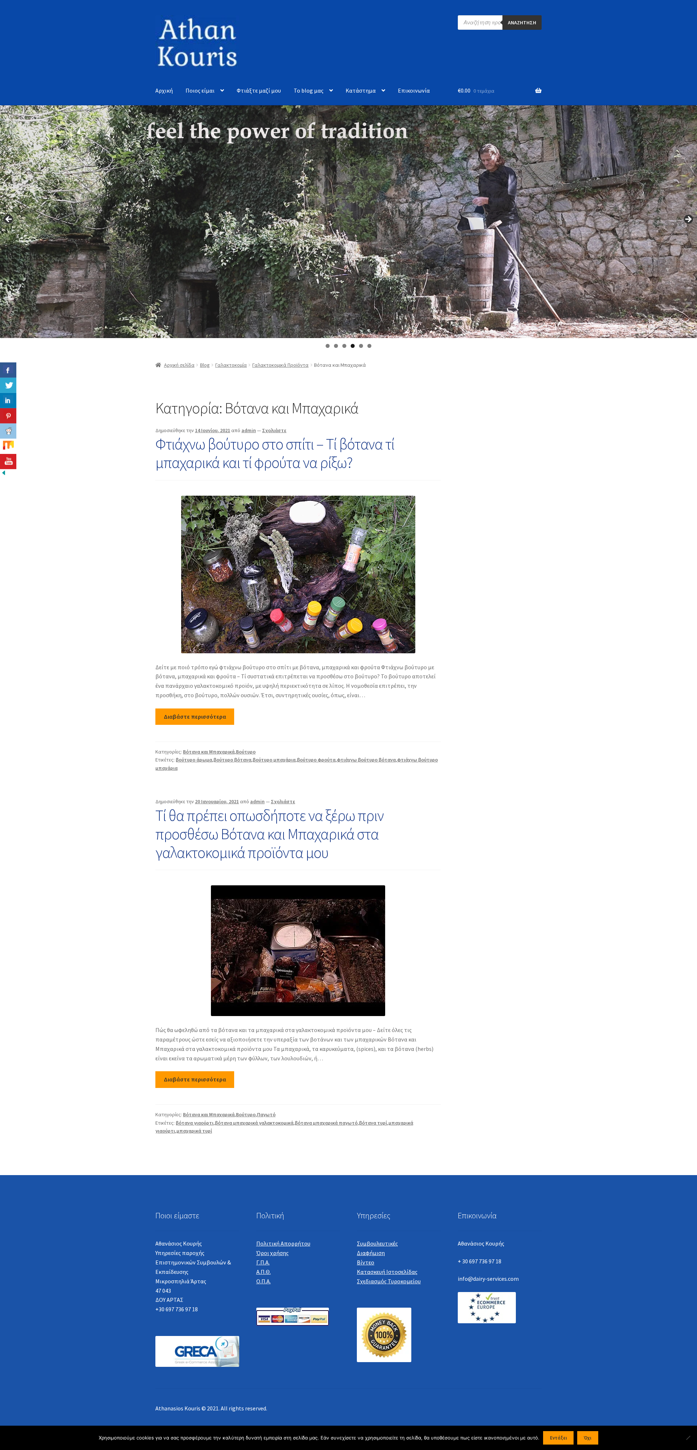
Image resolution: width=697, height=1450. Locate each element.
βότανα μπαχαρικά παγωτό (326, 1123)
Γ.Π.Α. (263, 1262)
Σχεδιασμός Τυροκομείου (389, 1281)
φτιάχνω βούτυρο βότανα (366, 759)
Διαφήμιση (371, 1252)
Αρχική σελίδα (179, 365)
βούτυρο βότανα (232, 759)
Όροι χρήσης (272, 1252)
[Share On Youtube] (8, 461)
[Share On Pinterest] (8, 415)
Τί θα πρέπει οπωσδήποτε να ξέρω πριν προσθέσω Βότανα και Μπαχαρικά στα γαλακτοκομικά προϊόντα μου (269, 834)
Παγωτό (266, 1114)
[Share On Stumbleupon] (8, 446)
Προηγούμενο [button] (9, 219)
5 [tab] (361, 346)
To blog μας (308, 90)
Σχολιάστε (274, 430)
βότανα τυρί (373, 1123)
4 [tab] (353, 346)
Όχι (587, 1438)
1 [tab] (328, 346)
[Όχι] (688, 1437)
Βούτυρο (246, 751)
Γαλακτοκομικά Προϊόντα (280, 365)
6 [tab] (369, 346)
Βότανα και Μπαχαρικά (209, 751)
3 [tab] (344, 346)
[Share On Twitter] (8, 385)
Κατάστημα (361, 90)
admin (248, 430)
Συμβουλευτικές (377, 1243)
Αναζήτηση (522, 22)
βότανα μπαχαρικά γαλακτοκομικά (254, 1123)
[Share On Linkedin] (8, 400)
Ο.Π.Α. (263, 1281)
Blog (205, 365)
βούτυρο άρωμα (194, 759)
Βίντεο (365, 1262)
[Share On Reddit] (8, 431)
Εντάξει (558, 1438)
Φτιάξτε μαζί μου (259, 90)
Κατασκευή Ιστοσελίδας (387, 1271)
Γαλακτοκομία (231, 365)
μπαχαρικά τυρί (194, 1131)
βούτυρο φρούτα (316, 759)
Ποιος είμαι (200, 90)
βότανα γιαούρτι (194, 1123)
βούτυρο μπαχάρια (274, 759)
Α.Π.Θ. (263, 1271)
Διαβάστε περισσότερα (195, 716)
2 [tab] (336, 346)
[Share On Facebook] (8, 370)
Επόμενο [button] (687, 219)
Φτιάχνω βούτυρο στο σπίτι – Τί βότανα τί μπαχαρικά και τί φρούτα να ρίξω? (274, 453)
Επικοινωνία (414, 90)
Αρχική (164, 90)
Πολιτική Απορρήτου (283, 1243)
